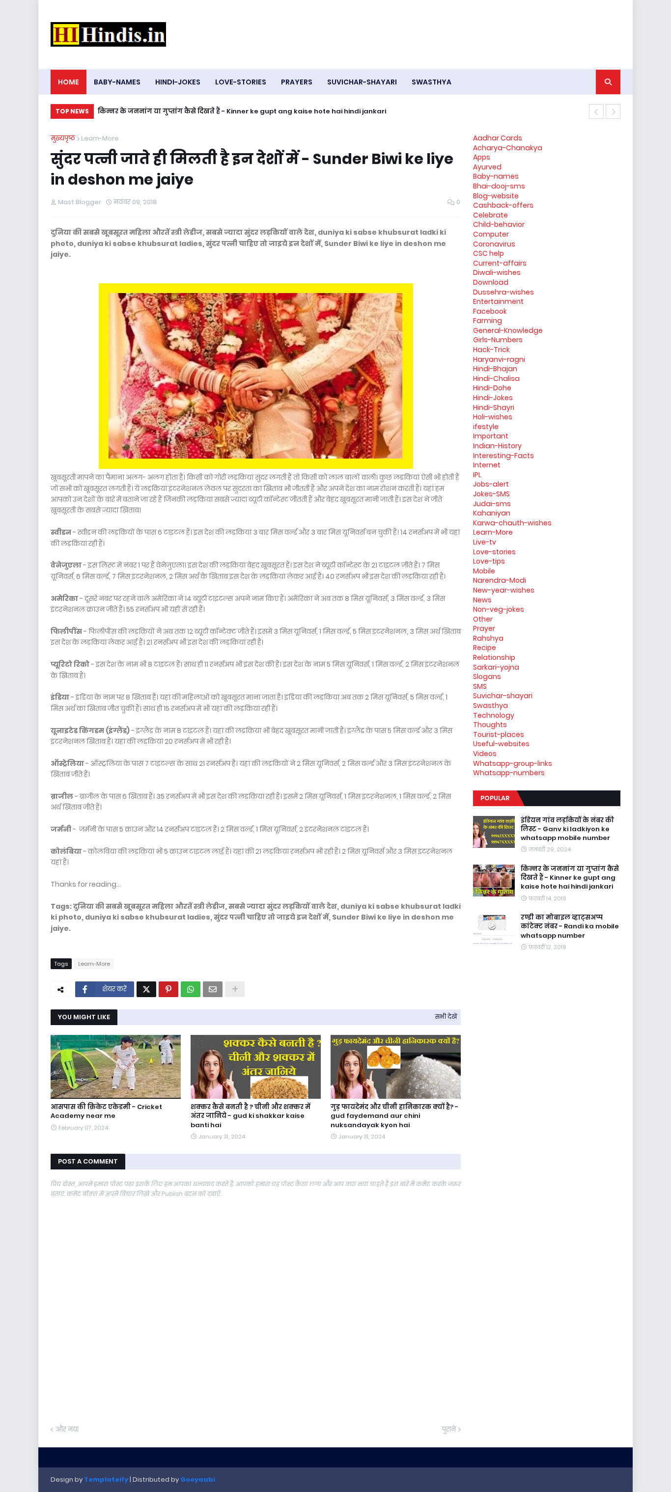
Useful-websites (501, 744)
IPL (477, 475)
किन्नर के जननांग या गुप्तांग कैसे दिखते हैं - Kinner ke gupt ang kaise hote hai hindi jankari (242, 111)
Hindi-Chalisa (496, 378)
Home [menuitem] (68, 82)
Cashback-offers (503, 205)
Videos (485, 754)
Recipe (484, 647)
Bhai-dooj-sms (499, 186)
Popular (494, 798)
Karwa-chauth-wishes (512, 523)
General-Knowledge (508, 330)
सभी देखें (446, 1016)
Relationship (494, 657)
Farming (487, 321)
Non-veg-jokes (498, 609)
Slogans (487, 676)
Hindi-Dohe (492, 388)
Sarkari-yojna (496, 667)
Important (490, 436)
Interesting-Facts (503, 456)
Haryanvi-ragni (499, 359)
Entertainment (498, 301)
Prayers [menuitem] (296, 82)
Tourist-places (498, 734)
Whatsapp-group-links (512, 763)
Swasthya (490, 705)
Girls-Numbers (498, 340)
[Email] (213, 989)
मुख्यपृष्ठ (63, 138)
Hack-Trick (491, 349)
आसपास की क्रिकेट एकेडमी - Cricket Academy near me (106, 1111)
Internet (487, 465)
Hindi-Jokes (493, 398)
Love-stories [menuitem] (240, 82)
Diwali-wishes (497, 272)
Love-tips (489, 561)
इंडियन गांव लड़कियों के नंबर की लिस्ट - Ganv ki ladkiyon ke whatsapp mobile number (567, 829)
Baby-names (496, 176)
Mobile (484, 571)
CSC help (488, 253)
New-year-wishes (503, 590)
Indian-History (497, 446)
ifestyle (486, 427)
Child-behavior (499, 224)
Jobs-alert (491, 484)
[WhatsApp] (190, 989)
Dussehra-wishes (503, 292)
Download (490, 282)
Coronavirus (494, 244)
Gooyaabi (197, 1479)
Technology (493, 715)
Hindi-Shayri (493, 407)
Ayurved (487, 167)
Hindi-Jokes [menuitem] (177, 82)
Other (483, 619)
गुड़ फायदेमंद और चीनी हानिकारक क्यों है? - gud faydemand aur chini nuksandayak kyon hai (394, 1116)
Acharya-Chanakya (507, 148)
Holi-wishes (492, 417)
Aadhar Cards (497, 138)
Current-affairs (500, 263)
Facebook (490, 311)
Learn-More (100, 138)
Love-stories (494, 552)
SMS (480, 686)
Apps (481, 157)
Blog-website (496, 196)
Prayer (484, 628)
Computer (491, 234)
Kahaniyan (491, 513)
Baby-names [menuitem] (117, 82)
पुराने (449, 1429)
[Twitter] (146, 989)
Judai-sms (492, 504)
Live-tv (484, 542)
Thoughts (490, 725)
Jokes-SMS (491, 494)
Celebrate (490, 215)
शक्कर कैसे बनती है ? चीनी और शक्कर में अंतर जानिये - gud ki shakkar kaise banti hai (250, 1116)
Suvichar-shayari (502, 696)
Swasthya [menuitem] (431, 82)
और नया (67, 1429)
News (482, 600)
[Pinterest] (168, 989)
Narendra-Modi (499, 580)
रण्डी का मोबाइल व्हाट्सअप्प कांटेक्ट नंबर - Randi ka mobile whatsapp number (570, 926)
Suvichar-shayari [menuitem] (362, 82)
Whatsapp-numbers (509, 773)
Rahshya (488, 638)
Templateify (106, 1479)
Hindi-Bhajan (495, 369)
